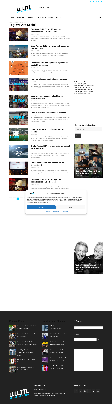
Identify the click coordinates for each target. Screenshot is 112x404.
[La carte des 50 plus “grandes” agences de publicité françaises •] (18, 68)
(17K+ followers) (83, 84)
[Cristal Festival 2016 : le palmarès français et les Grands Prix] (18, 151)
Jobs (50, 17)
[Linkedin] (93, 1)
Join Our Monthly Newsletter (85, 125)
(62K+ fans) (82, 93)
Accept (41, 207)
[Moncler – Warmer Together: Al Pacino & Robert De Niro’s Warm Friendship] (88, 257)
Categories (41, 17)
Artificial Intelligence (83, 168)
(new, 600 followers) (84, 91)
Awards (30, 17)
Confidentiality (56, 211)
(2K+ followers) (83, 89)
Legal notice (65, 211)
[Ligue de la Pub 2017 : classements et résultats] (18, 134)
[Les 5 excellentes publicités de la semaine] (18, 84)
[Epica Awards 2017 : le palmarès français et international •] (18, 51)
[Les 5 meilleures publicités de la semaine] (18, 118)
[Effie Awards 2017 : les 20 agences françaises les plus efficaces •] (18, 34)
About (58, 17)
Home (12, 17)
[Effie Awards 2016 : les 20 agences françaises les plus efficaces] (18, 184)
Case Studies (80, 262)
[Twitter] (98, 1)
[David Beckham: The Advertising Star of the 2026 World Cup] (88, 161)
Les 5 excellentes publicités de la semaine (49, 79)
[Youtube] (101, 1)
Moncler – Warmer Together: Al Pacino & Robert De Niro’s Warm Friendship (87, 267)
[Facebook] (88, 1)
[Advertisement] (87, 52)
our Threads (51, 395)
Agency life (20, 17)
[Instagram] (91, 1)
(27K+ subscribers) (84, 85)
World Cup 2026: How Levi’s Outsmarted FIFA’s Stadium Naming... (25, 352)
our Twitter (43, 395)
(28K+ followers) (83, 87)
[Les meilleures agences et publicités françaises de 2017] (18, 101)
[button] (100, 17)
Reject (70, 207)
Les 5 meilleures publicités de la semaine (48, 113)
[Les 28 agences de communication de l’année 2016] (18, 168)
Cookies (48, 211)
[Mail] (96, 1)
